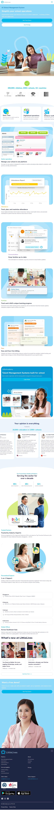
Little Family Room (5, 762)
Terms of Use (12, 807)
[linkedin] (8, 798)
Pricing (29, 767)
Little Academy (4, 764)
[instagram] (5, 798)
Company (30, 761)
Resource (3, 771)
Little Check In (3, 761)
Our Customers (31, 759)
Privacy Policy (4, 807)
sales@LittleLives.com (5, 778)
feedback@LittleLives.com (33, 778)
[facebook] (2, 798)
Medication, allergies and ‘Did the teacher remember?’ (38, 663)
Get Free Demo (27, 20)
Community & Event (5, 773)
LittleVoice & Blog (4, 769)
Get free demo (27, 691)
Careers (29, 762)
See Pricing (27, 25)
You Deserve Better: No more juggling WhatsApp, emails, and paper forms (12, 664)
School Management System (6, 759)
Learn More (27, 379)
